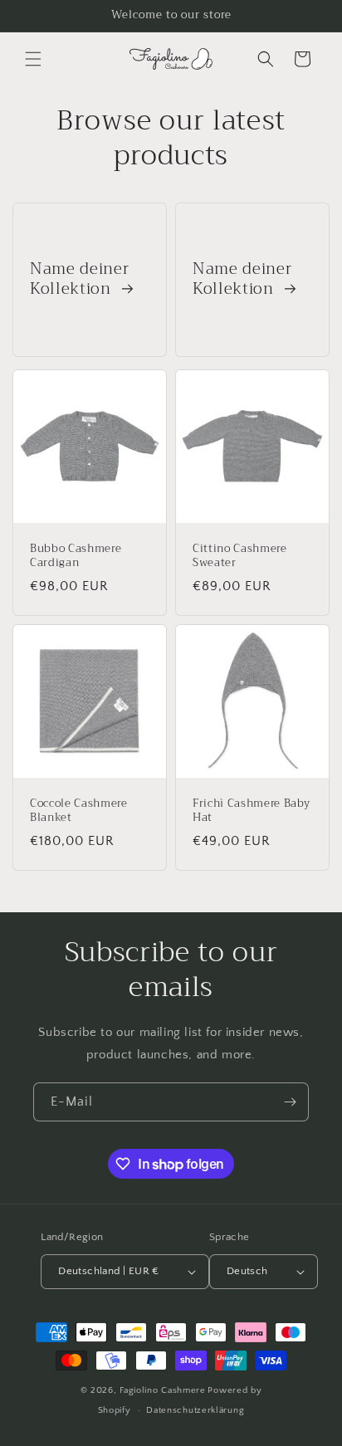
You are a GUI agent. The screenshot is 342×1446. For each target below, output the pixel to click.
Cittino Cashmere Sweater (240, 556)
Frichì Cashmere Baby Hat (251, 811)
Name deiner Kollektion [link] (79, 280)
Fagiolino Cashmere (163, 1390)
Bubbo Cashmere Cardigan (75, 556)
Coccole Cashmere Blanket (79, 811)
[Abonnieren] (289, 1101)
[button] (33, 59)
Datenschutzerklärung (195, 1410)
